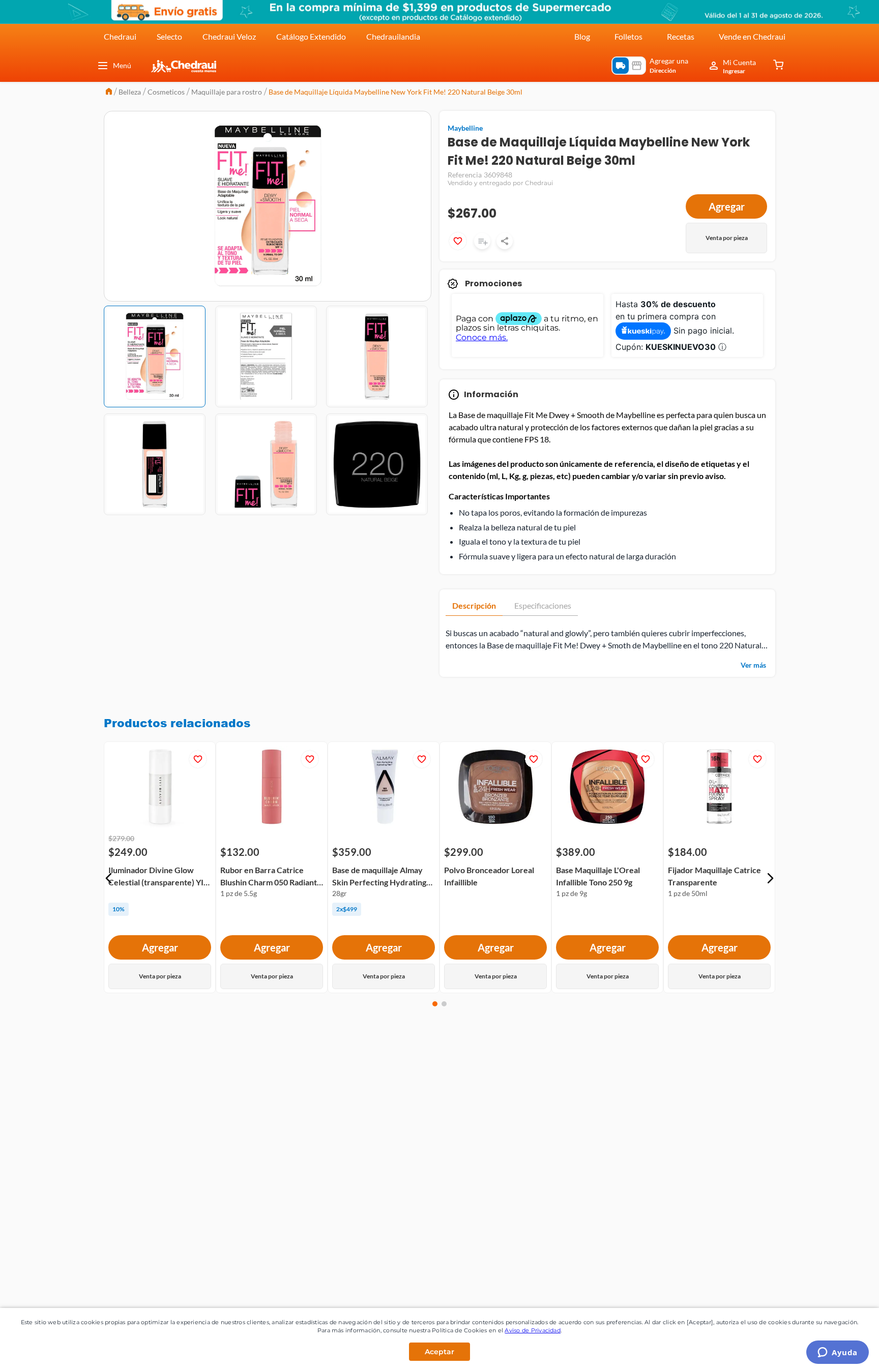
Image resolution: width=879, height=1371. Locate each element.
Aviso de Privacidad (533, 1330)
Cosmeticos (166, 91)
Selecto (169, 36)
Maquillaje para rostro (226, 91)
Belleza (130, 91)
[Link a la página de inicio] (109, 92)
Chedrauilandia (393, 36)
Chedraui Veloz (229, 36)
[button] (109, 878)
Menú (122, 65)
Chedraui (120, 36)
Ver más (753, 665)
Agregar (727, 206)
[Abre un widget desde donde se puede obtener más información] (837, 1353)
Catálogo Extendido (311, 36)
